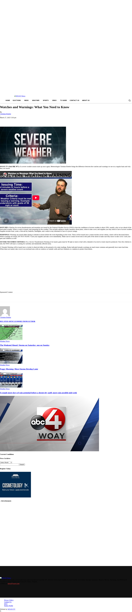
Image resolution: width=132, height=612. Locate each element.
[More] (70, 121)
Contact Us (7, 602)
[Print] (33, 121)
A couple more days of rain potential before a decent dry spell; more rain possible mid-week (38, 393)
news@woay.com (13, 583)
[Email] (41, 121)
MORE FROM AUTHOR (26, 321)
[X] (26, 121)
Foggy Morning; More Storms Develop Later (19, 369)
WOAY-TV (11, 609)
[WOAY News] (20, 96)
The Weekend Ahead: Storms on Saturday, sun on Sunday (25, 345)
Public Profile (8, 606)
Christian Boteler (5, 114)
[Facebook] (18, 121)
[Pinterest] (48, 121)
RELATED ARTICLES (8, 321)
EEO (5, 604)
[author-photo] (5, 315)
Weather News (5, 341)
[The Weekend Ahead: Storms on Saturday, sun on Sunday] (11, 339)
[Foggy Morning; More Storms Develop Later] (11, 363)
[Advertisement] (42, 272)
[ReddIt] (56, 121)
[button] (129, 100)
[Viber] (63, 121)
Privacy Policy (9, 600)
